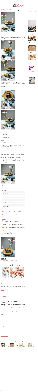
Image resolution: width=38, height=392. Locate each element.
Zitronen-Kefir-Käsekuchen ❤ (6, 277)
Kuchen (4, 9)
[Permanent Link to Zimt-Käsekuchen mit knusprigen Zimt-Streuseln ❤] (20, 276)
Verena (2, 283)
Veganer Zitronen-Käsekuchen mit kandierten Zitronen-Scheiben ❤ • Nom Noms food (10, 301)
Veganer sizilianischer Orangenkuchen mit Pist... (34, 345)
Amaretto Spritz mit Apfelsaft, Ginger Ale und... (25, 345)
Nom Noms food (19, 5)
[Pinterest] (34, 0)
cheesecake (16, 260)
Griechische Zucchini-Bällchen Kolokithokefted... (7, 345)
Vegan (7, 9)
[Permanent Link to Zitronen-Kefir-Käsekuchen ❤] (5, 276)
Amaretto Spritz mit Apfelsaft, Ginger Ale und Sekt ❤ (32, 60)
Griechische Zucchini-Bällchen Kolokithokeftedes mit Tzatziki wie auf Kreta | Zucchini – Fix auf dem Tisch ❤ (32, 43)
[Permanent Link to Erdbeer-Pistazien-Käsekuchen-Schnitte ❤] (13, 276)
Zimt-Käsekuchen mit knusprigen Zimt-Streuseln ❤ (21, 278)
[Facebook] (35, 0)
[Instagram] (33, 0)
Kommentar (2, 314)
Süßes (5, 9)
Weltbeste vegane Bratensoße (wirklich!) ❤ (32, 52)
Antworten (5, 296)
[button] (1, 259)
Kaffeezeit (2, 9)
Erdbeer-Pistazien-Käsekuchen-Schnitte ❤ (13, 277)
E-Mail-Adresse (3, 326)
